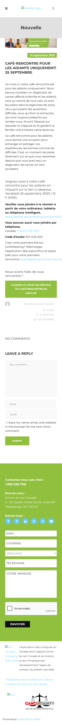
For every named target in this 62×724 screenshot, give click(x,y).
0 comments (47, 314)
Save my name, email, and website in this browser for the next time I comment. (30, 426)
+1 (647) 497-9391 (28, 231)
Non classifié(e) (45, 319)
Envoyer (17, 624)
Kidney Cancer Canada (41, 303)
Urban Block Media (29, 719)
